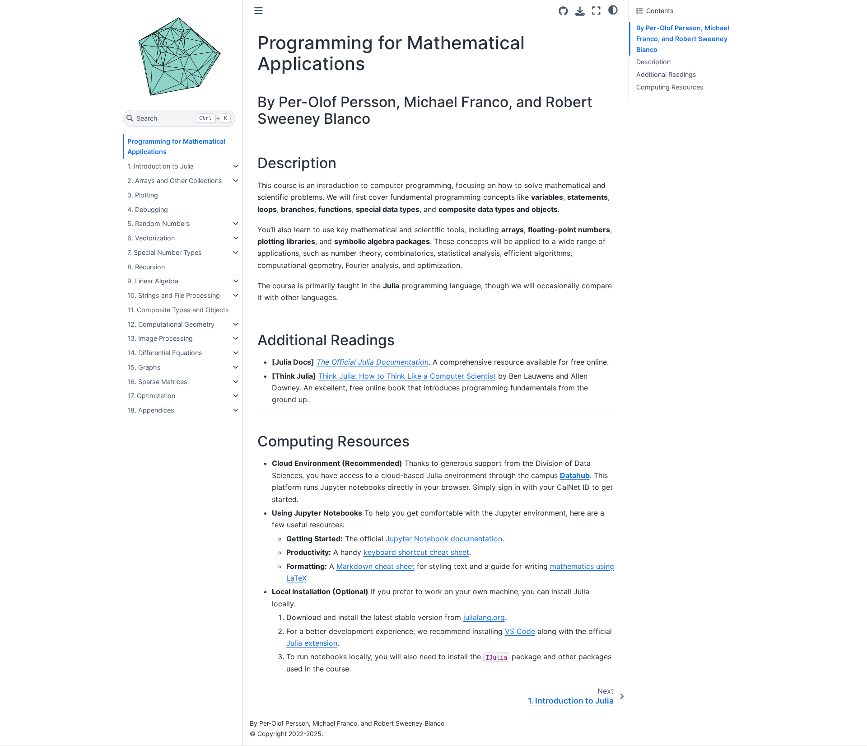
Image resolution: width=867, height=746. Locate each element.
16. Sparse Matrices (157, 381)
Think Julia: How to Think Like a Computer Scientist (407, 375)
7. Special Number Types (164, 252)
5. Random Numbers (158, 223)
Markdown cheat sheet (375, 566)
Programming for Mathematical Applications (176, 146)
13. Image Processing (160, 338)
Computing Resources (670, 87)
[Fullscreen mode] (596, 10)
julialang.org (484, 617)
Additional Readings (666, 74)
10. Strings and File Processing (173, 295)
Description (653, 62)
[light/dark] (613, 9)
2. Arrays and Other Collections (174, 180)
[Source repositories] (563, 11)
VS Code (520, 631)
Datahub (575, 475)
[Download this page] (580, 11)
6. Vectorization (151, 238)
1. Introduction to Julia (160, 166)
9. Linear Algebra (152, 281)
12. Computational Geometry (170, 324)
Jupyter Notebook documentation (444, 538)
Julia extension (311, 642)
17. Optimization (151, 395)
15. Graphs (144, 367)
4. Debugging (147, 209)
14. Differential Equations (164, 353)
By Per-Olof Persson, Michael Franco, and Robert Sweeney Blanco (682, 38)
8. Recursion (146, 267)
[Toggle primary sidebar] (258, 10)
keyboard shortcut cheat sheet (416, 552)
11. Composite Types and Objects (178, 310)
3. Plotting (142, 195)
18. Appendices (150, 410)
